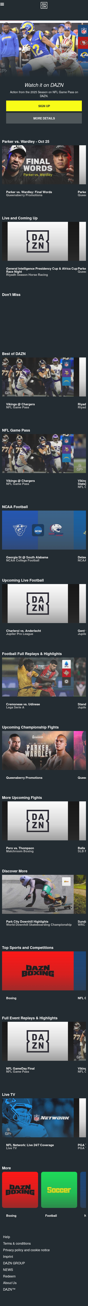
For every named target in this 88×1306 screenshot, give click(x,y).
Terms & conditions (17, 1243)
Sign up (44, 106)
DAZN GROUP (14, 1263)
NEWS (8, 1269)
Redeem (9, 1276)
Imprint (8, 1256)
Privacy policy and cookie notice (26, 1250)
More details (44, 118)
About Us (10, 1282)
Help (6, 1236)
